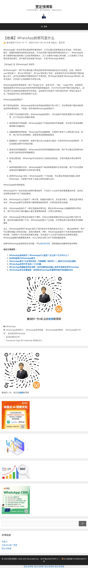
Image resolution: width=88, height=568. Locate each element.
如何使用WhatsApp (16, 333)
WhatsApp (11, 326)
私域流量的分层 (13, 337)
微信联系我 (45, 243)
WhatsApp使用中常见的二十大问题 (25, 264)
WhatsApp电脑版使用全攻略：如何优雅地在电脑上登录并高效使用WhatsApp (44, 267)
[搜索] (82, 523)
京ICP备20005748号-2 (49, 559)
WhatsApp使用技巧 (14, 330)
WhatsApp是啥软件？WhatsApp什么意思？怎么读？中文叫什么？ (39, 255)
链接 (50, 318)
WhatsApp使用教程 (54, 330)
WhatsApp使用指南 (34, 330)
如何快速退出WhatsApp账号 (22, 258)
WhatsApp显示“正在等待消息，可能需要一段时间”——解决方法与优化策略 (42, 261)
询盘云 (5, 541)
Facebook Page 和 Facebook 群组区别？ (24, 340)
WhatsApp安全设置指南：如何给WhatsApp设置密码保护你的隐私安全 (41, 270)
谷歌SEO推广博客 (9, 545)
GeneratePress (33, 559)
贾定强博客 (44, 7)
